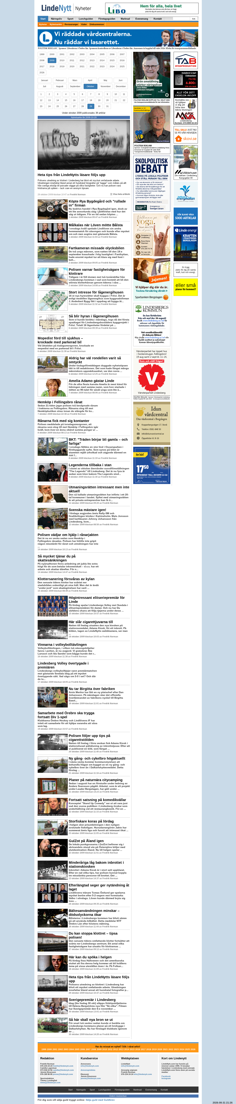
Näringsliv (56, 18)
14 (57, 100)
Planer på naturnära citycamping (95, 780)
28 (82, 106)
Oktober (90, 86)
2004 (92, 54)
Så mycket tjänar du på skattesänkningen (56, 558)
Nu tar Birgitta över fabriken (92, 689)
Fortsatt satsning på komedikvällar (97, 800)
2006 (112, 54)
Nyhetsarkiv (56, 24)
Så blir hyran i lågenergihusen (93, 316)
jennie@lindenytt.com (63, 1074)
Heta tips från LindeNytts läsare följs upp (71, 175)
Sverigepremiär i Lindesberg (92, 1000)
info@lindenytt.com (90, 1066)
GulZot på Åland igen (86, 841)
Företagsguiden (106, 18)
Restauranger (71, 24)
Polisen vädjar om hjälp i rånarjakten (68, 535)
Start (42, 18)
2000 (52, 54)
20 (107, 100)
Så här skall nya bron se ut (91, 1020)
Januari (44, 80)
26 (66, 106)
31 (107, 106)
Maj (105, 80)
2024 (112, 66)
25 (57, 106)
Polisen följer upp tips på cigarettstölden (89, 738)
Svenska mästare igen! (87, 510)
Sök (193, 19)
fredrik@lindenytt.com (63, 1066)
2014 (102, 60)
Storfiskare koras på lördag (91, 821)
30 (99, 106)
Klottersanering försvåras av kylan (66, 579)
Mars (75, 80)
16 (74, 100)
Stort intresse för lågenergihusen (96, 292)
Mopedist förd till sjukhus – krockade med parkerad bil (60, 340)
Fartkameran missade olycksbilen (96, 248)
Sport (70, 18)
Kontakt (158, 18)
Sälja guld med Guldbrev (100, 1099)
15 (66, 100)
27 (74, 106)
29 (91, 106)
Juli (44, 86)
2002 (72, 54)
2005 (102, 54)
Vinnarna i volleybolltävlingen (62, 644)
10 (116, 94)
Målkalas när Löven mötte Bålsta (96, 225)
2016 (122, 60)
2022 (92, 66)
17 (82, 100)
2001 (62, 54)
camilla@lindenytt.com (63, 1070)
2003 (82, 54)
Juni (120, 80)
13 (49, 100)
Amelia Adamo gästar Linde (91, 381)
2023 (102, 66)
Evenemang (141, 18)
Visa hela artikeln (121, 194)
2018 (52, 66)
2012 (82, 60)
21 (116, 100)
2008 (42, 60)
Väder (84, 24)
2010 (62, 60)
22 (124, 100)
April (90, 80)
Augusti (59, 86)
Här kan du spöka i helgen (90, 957)
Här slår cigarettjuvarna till (91, 622)
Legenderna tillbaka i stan (90, 465)
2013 (92, 60)
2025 (122, 66)
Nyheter (43, 24)
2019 (62, 66)
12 (41, 100)
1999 (42, 54)
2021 (82, 66)
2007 (122, 54)
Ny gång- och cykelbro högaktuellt (97, 758)
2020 (72, 66)
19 (99, 100)
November (106, 86)
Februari (60, 80)
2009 (52, 60)
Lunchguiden (86, 18)
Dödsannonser (97, 24)
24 (49, 106)
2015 (112, 60)
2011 (72, 60)
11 (124, 94)
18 (91, 100)
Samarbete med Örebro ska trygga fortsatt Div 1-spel (66, 715)
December (121, 86)
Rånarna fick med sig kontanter (63, 421)
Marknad (125, 18)
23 (41, 106)
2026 (42, 72)
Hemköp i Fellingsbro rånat (60, 402)
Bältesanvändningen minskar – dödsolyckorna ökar (94, 913)
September (75, 86)
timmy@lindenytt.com (50, 1082)
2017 (42, 66)
